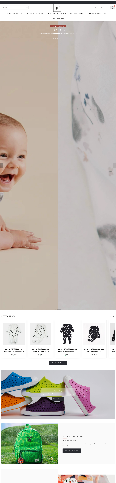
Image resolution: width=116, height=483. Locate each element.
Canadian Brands (94, 13)
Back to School (58, 18)
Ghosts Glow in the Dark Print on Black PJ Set (94, 350)
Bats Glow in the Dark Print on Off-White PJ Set (40, 350)
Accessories (31, 13)
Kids (22, 13)
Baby (15, 13)
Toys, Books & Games (77, 13)
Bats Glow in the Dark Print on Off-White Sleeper (13, 350)
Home (9, 13)
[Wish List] (106, 7)
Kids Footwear (44, 13)
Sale (105, 13)
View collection (57, 363)
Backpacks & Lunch (59, 13)
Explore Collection (71, 450)
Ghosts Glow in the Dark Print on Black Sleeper (67, 350)
